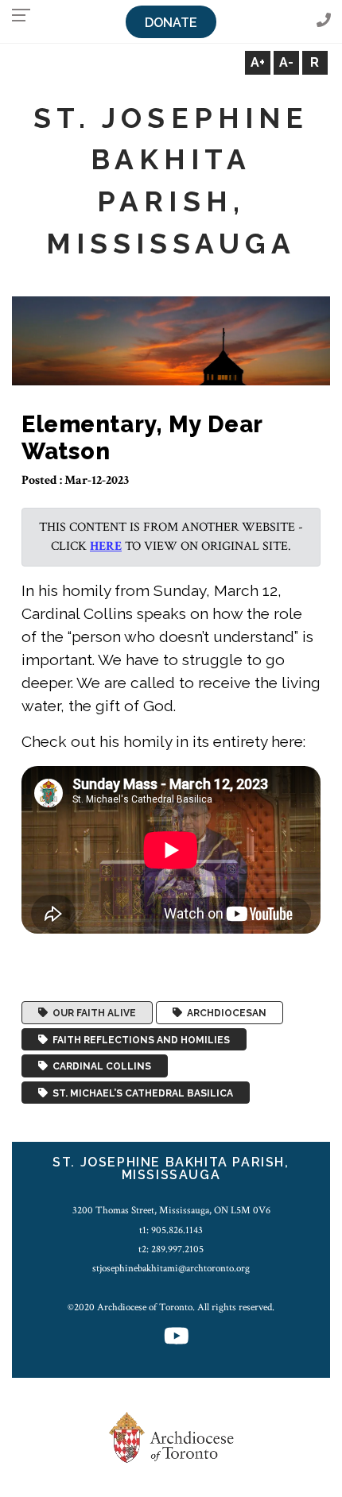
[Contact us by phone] (323, 21)
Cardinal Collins (99, 1066)
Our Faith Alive (92, 1013)
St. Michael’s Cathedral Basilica (140, 1092)
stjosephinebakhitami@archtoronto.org (171, 1268)
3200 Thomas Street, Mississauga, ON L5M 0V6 (171, 1210)
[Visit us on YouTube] (176, 1337)
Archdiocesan (224, 1013)
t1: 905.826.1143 (171, 1230)
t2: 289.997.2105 (171, 1249)
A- (286, 62)
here (106, 546)
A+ (258, 62)
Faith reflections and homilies (139, 1039)
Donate (171, 22)
